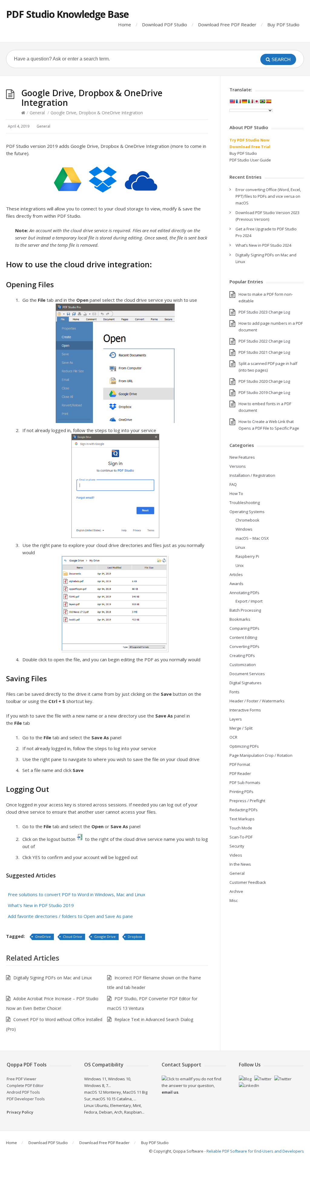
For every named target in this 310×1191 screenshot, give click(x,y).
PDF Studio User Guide (250, 160)
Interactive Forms (245, 710)
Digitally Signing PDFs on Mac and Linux (52, 978)
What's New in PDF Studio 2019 (41, 905)
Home (124, 24)
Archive (236, 891)
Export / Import (249, 601)
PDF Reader (240, 773)
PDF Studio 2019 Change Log (264, 392)
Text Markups (242, 819)
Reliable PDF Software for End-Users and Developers (255, 1151)
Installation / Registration (252, 475)
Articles (236, 574)
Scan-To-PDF (240, 837)
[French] (238, 101)
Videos (235, 855)
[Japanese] (256, 101)
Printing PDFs (241, 791)
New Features (242, 457)
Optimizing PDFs (244, 746)
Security (236, 846)
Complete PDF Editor (25, 1085)
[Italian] (250, 101)
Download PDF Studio (164, 24)
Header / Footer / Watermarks (257, 701)
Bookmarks (239, 619)
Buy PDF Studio (283, 24)
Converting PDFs (244, 646)
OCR (233, 737)
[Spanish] (268, 101)
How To (236, 493)
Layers (235, 719)
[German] (244, 101)
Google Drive (105, 936)
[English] (232, 101)
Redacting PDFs (243, 809)
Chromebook (247, 520)
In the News (240, 864)
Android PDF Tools (23, 1092)
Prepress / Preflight (247, 800)
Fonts (234, 692)
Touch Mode (240, 828)
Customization (242, 664)
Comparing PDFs (244, 628)
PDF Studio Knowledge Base (67, 14)
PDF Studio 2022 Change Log (264, 341)
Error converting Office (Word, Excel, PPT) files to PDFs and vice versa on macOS (268, 196)
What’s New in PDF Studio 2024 (263, 245)
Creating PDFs (242, 655)
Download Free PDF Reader (227, 24)
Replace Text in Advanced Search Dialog (153, 1019)
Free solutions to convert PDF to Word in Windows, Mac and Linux (76, 894)
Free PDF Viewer (21, 1079)
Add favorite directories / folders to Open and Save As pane (70, 916)
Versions (237, 466)
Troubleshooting (244, 502)
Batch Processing (245, 610)
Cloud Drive (72, 936)
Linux (240, 547)
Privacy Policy (20, 1112)
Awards (236, 583)
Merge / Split (240, 728)
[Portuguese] (262, 101)
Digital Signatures (245, 682)
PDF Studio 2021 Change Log (264, 352)
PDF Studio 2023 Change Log (264, 312)
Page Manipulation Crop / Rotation (260, 755)
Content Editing (243, 637)
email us (170, 1092)
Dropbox (135, 936)
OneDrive (43, 936)
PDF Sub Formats (244, 782)
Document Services (247, 673)
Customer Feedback (247, 882)
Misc (233, 900)
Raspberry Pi (247, 556)
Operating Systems (247, 511)
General (37, 113)
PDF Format (239, 764)
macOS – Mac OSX (252, 538)
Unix (240, 565)
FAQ (233, 484)
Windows (244, 529)
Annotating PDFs (244, 592)
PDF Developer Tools (26, 1099)
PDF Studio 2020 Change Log (264, 381)
